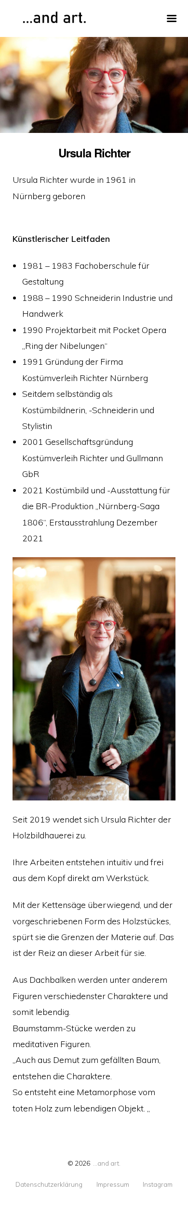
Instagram (158, 1184)
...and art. (107, 1163)
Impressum (112, 1184)
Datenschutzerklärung (48, 1184)
